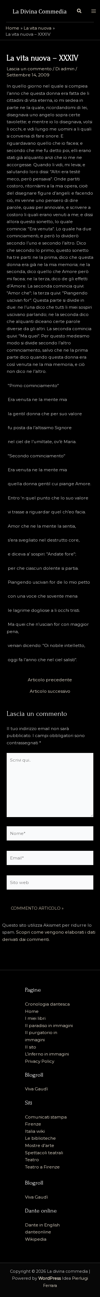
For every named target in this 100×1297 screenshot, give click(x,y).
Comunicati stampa (46, 1117)
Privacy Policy (39, 1061)
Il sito (30, 1047)
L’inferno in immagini (47, 1054)
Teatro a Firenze (42, 1167)
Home (32, 1011)
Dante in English (42, 1225)
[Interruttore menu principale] (93, 11)
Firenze (33, 1124)
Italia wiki (35, 1131)
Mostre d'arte (39, 1145)
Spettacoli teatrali (44, 1152)
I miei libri (35, 1018)
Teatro (32, 1159)
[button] (79, 11)
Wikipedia (35, 1239)
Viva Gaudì (36, 1088)
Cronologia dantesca (47, 1004)
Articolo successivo (50, 691)
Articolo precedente (50, 680)
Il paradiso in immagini (49, 1025)
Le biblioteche (40, 1138)
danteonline (38, 1232)
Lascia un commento (29, 68)
